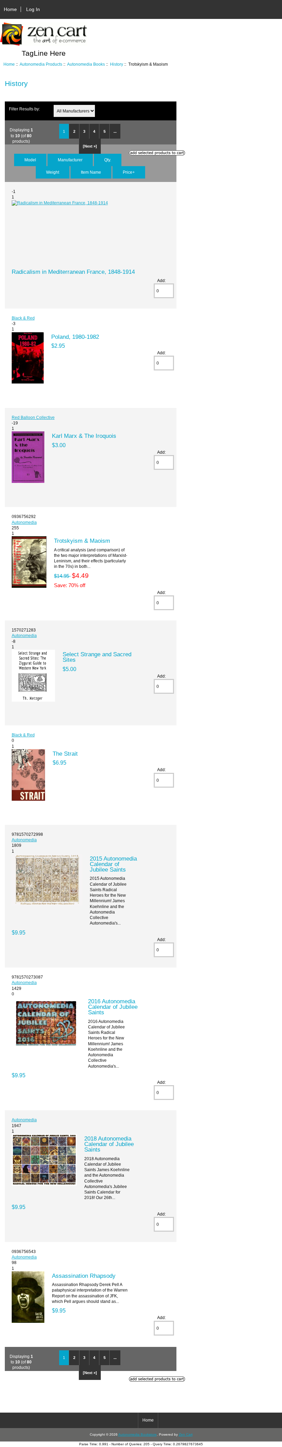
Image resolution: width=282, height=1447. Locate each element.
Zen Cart (186, 1434)
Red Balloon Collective (33, 417)
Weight (52, 172)
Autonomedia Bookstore (137, 1434)
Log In (33, 9)
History (116, 64)
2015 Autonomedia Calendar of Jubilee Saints (113, 864)
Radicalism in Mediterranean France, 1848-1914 (73, 271)
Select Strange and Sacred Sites (97, 657)
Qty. (107, 160)
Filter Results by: (24, 109)
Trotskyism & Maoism (82, 540)
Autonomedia (24, 522)
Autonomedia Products (41, 64)
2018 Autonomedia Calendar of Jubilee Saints (109, 1144)
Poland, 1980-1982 (75, 336)
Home (10, 9)
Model (30, 160)
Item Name (91, 172)
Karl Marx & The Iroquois (84, 435)
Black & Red (23, 318)
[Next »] (90, 146)
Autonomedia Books (86, 64)
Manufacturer (70, 160)
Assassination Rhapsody (84, 1275)
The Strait (65, 753)
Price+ (129, 172)
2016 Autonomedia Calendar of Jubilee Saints (113, 1007)
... (115, 131)
